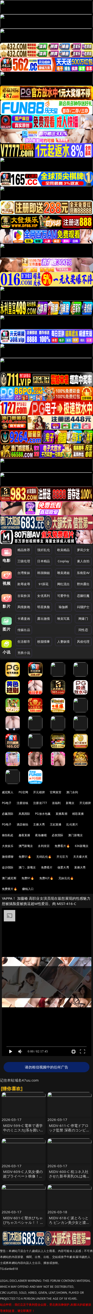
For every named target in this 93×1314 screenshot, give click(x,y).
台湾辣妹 (23, 573)
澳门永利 (72, 792)
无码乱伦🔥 (44, 857)
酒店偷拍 (22, 824)
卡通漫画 (23, 618)
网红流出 (63, 584)
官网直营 (56, 792)
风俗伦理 (83, 641)
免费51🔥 (25, 857)
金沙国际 (8, 867)
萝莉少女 (83, 550)
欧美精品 (63, 550)
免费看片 (47, 867)
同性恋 (83, 630)
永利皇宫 (44, 846)
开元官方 (62, 857)
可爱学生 (63, 596)
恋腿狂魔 (83, 596)
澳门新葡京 (75, 835)
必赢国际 (8, 814)
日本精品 (43, 561)
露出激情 (43, 618)
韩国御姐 (43, 573)
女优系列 (43, 596)
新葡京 (70, 803)
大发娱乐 (8, 846)
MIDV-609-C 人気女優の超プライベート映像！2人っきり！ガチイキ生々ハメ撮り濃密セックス (23, 1178)
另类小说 (23, 653)
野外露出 (83, 584)
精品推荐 (23, 550)
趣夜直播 (24, 835)
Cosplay (63, 561)
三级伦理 (23, 561)
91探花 (43, 584)
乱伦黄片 (72, 824)
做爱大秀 (63, 867)
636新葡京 (82, 846)
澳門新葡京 (26, 846)
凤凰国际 (24, 814)
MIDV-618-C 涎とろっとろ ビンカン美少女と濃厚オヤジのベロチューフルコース (69, 1224)
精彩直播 (78, 814)
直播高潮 (61, 814)
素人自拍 (83, 561)
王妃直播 (56, 824)
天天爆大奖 (80, 857)
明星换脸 (43, 607)
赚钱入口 (28, 889)
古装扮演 (23, 596)
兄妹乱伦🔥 (66, 878)
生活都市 (23, 641)
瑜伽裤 (63, 607)
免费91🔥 (27, 878)
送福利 (56, 803)
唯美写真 (63, 618)
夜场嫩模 (41, 835)
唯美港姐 (63, 573)
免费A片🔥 (46, 878)
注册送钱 (22, 803)
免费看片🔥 (62, 846)
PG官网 (23, 792)
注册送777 (40, 803)
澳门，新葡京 (27, 867)
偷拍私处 (8, 835)
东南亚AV (83, 573)
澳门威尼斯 (9, 878)
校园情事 (43, 641)
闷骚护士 (83, 607)
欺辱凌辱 (23, 584)
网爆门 (83, 618)
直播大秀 (80, 867)
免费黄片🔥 (9, 889)
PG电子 (7, 803)
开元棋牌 (39, 792)
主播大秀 (39, 824)
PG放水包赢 (43, 814)
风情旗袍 (23, 607)
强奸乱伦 (43, 550)
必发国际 (57, 835)
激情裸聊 (8, 857)
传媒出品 (23, 630)
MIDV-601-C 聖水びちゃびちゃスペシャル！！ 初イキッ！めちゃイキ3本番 (23, 1224)
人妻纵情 (63, 641)
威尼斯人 (8, 792)
